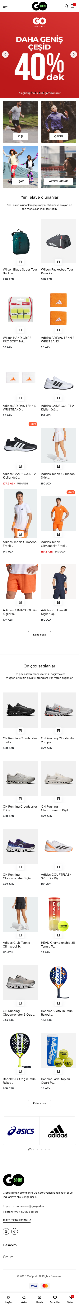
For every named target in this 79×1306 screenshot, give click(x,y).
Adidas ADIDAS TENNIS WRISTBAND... (57, 339)
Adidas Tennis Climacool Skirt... (58, 475)
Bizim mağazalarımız (15, 1219)
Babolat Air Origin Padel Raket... (19, 1080)
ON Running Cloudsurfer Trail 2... (20, 740)
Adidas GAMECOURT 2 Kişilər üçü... (57, 407)
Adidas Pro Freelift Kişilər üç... (54, 612)
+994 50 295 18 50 (25, 1211)
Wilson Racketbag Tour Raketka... (57, 271)
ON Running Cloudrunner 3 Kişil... (55, 808)
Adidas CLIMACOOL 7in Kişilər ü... (20, 612)
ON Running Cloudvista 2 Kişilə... (57, 740)
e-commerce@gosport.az (28, 1206)
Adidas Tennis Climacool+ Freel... (54, 543)
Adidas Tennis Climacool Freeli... (20, 543)
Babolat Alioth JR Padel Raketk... (57, 1012)
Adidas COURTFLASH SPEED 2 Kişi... (56, 876)
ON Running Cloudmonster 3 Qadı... (19, 876)
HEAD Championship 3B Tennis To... (58, 944)
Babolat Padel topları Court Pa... (55, 1080)
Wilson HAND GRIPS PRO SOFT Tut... (17, 339)
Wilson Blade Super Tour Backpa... (20, 271)
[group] (39, 55)
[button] (5, 54)
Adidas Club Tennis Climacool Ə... (16, 944)
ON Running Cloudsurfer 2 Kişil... (20, 808)
